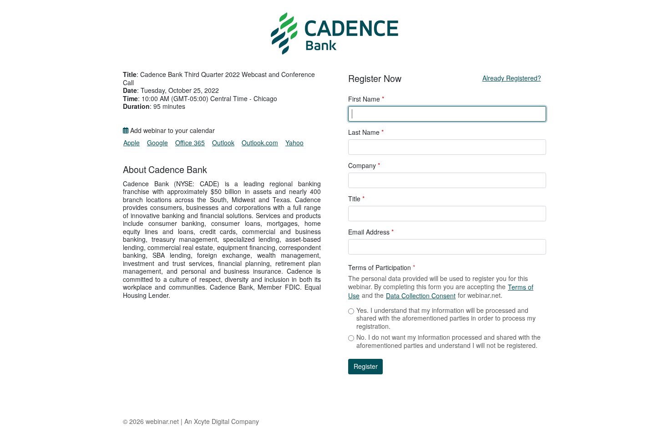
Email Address (371, 232)
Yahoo (294, 142)
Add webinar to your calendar (171, 131)
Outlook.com (260, 142)
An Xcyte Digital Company (221, 421)
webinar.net (162, 421)
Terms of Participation (381, 268)
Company (364, 166)
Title (356, 199)
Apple (131, 142)
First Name (366, 99)
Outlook (223, 142)
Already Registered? (511, 77)
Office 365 (190, 142)
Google (157, 142)
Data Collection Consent (421, 295)
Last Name (366, 132)
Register (366, 366)
